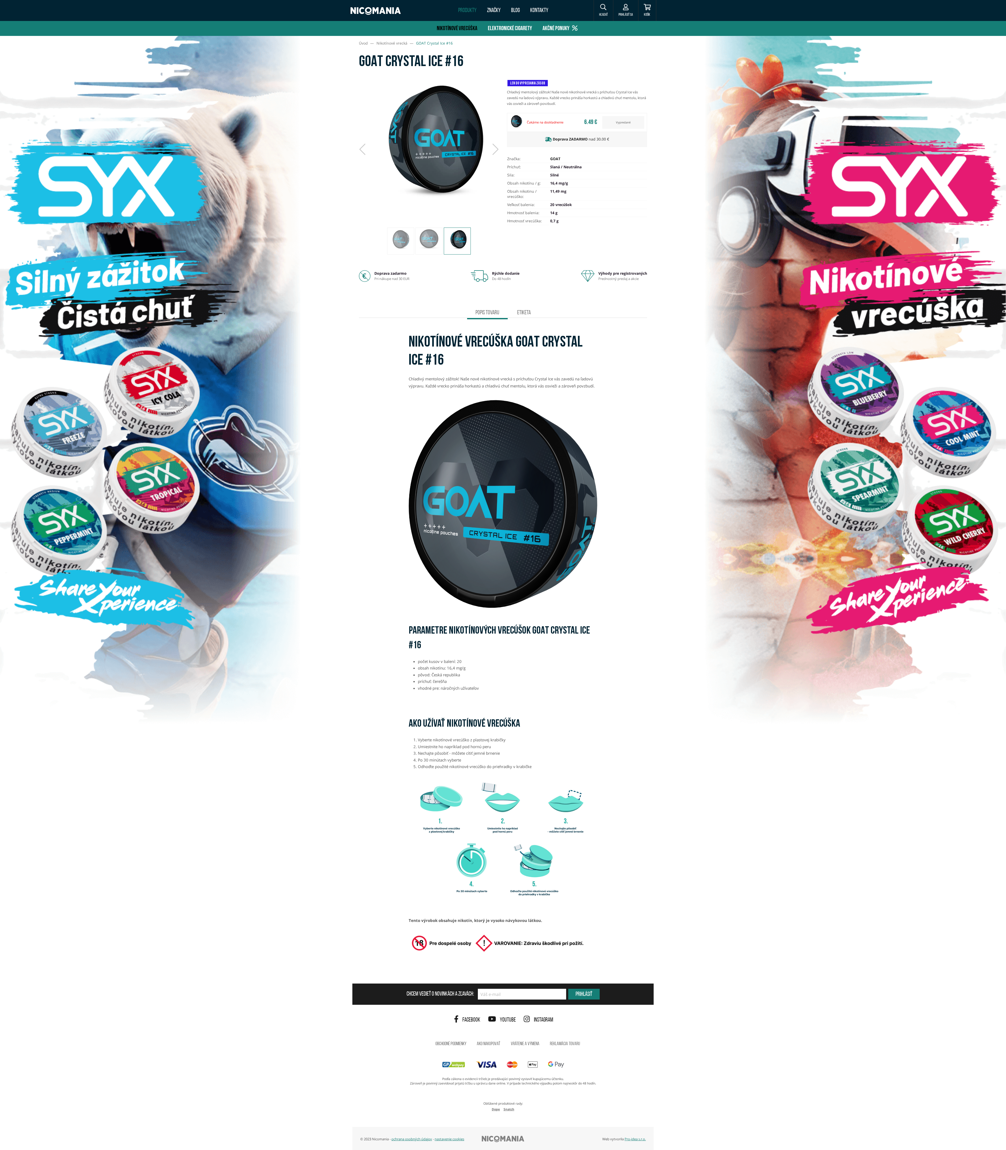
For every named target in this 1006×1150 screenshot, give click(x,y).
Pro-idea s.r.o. (635, 1139)
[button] (603, 10)
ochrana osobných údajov (411, 1139)
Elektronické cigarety (510, 29)
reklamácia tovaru (565, 1044)
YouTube (508, 1020)
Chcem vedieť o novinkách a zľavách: (440, 994)
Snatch (509, 1109)
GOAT (555, 158)
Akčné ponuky (556, 29)
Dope (496, 1109)
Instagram (543, 1020)
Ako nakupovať (488, 1044)
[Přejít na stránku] (176, 248)
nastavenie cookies (449, 1139)
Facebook (471, 1020)
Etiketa (524, 313)
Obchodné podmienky (450, 1044)
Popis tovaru (487, 313)
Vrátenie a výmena (525, 1044)
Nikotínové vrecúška (457, 29)
